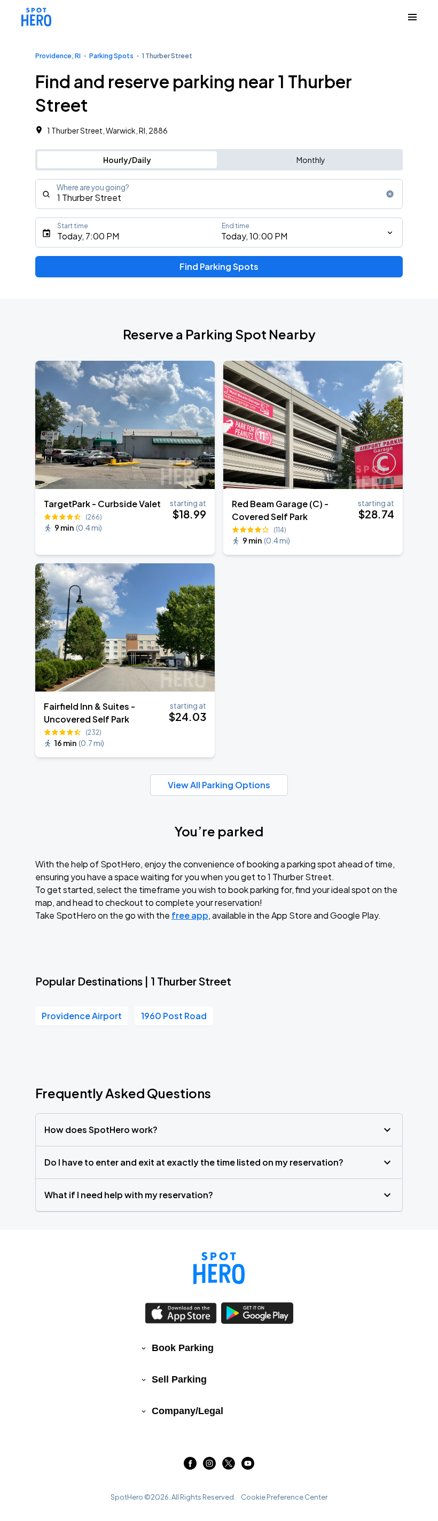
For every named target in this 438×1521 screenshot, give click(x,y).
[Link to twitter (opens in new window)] (228, 1466)
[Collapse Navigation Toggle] (412, 17)
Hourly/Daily (127, 160)
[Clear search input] (390, 194)
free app (189, 915)
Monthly (310, 160)
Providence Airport (82, 1015)
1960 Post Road (174, 1015)
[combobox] (219, 194)
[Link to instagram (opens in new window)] (209, 1466)
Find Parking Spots (219, 266)
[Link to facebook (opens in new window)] (190, 1466)
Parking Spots (111, 56)
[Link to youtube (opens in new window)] (247, 1466)
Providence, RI (58, 56)
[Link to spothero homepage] (219, 1268)
